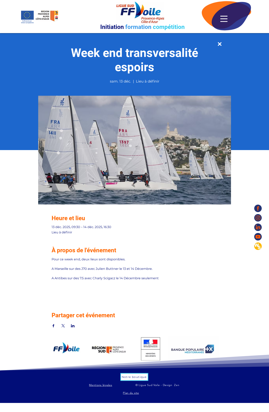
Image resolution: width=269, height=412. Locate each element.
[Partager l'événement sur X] (63, 325)
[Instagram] (258, 218)
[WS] (258, 246)
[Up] (219, 44)
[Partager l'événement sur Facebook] (53, 325)
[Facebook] (258, 208)
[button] (223, 19)
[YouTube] (258, 236)
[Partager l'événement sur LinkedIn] (73, 325)
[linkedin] (258, 227)
